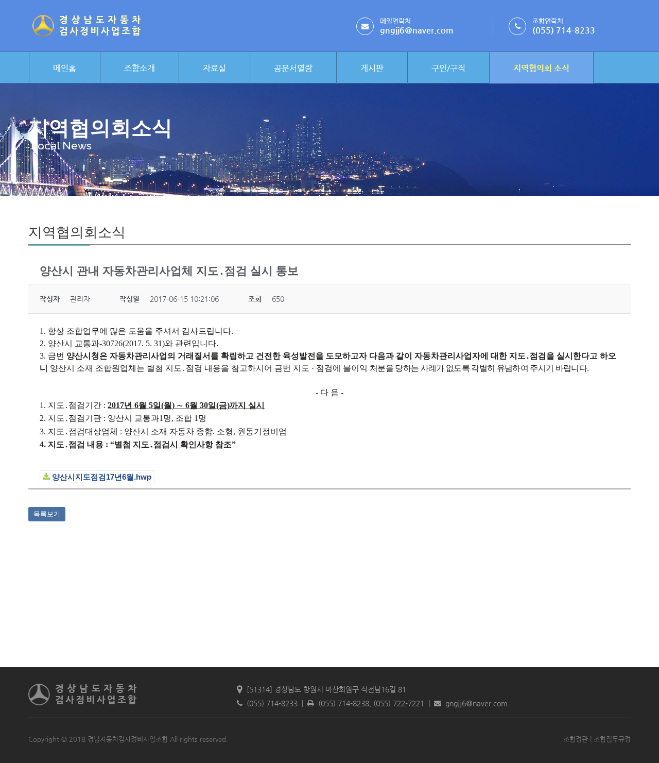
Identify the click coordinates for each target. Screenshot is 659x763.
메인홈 (64, 68)
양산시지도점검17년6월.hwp (100, 476)
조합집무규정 (612, 739)
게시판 (372, 68)
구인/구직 (448, 68)
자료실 (214, 68)
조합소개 (139, 68)
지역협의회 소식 (541, 68)
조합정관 (575, 739)
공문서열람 (293, 68)
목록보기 (46, 514)
